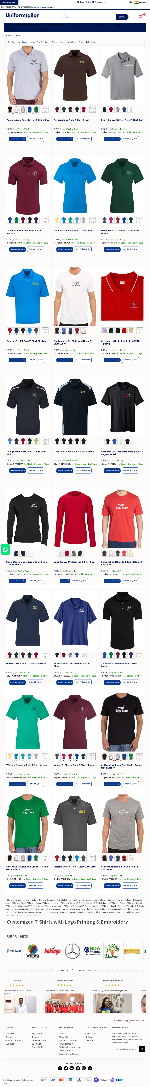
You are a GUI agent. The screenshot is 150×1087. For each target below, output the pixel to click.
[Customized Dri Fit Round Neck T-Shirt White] (75, 296)
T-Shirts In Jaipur (33, 903)
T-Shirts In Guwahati (32, 912)
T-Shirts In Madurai (116, 909)
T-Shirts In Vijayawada (79, 909)
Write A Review (121, 1021)
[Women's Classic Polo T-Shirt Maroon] (74, 722)
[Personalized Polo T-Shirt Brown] (75, 75)
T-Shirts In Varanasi (39, 909)
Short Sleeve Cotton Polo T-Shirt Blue (72, 665)
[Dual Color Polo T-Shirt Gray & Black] (75, 406)
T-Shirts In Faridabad (127, 906)
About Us (63, 1037)
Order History (39, 1040)
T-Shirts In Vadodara (53, 906)
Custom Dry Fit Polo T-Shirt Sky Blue (26, 341)
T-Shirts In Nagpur (85, 903)
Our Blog (9, 1043)
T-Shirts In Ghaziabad (72, 906)
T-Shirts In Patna (36, 906)
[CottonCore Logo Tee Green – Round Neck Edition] (27, 823)
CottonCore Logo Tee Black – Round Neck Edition (121, 766)
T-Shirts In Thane (117, 903)
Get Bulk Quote (36, 138)
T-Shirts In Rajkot (22, 909)
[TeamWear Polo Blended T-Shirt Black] (122, 620)
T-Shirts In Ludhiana (91, 906)
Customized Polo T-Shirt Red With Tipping (120, 342)
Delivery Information (69, 1047)
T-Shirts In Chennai (106, 900)
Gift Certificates (13, 1040)
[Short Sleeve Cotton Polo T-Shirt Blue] (74, 620)
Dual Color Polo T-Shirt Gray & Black (74, 451)
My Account (38, 1033)
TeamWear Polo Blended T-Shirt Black (119, 665)
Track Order (38, 1047)
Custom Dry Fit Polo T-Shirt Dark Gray (75, 866)
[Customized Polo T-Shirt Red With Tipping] (122, 296)
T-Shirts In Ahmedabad (87, 900)
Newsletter (38, 1037)
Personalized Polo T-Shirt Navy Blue (26, 663)
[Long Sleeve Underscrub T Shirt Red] (74, 519)
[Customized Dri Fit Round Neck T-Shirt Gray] (122, 823)
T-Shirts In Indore (101, 903)
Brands (8, 1037)
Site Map (89, 1040)
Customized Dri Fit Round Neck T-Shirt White (73, 342)
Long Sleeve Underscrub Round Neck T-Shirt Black (27, 563)
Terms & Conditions (69, 1054)
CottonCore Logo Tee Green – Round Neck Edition (27, 868)
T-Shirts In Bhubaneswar (103, 912)
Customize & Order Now (17, 139)
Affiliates (9, 1033)
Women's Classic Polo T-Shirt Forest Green (121, 232)
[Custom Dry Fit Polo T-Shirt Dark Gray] (74, 823)
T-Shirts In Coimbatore (59, 909)
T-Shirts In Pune (18, 903)
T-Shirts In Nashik (108, 906)
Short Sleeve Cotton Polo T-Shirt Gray (122, 120)
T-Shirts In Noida (85, 912)
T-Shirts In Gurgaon (68, 912)
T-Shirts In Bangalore (47, 900)
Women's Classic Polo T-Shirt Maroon (74, 765)
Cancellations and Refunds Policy (68, 1042)
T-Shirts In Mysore (50, 912)
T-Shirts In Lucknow (50, 903)
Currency (143, 3)
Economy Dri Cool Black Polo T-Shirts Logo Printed (122, 453)
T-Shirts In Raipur (132, 909)
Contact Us (91, 1033)
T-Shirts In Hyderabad (66, 900)
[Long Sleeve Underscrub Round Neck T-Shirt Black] (27, 519)
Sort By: (11, 42)
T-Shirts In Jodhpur (98, 909)
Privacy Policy (66, 1050)
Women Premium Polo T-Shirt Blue (73, 230)
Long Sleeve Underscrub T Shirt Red (74, 562)
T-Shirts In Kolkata (124, 900)
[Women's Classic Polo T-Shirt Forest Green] (122, 185)
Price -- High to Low (87, 42)
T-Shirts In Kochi (123, 912)
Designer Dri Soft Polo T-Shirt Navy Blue (26, 453)
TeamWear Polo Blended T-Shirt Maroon (24, 232)
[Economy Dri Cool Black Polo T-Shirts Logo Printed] (122, 406)
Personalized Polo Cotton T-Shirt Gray (27, 120)
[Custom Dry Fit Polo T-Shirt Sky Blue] (27, 296)
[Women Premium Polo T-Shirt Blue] (75, 185)
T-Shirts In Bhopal (134, 903)
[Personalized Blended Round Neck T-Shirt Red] (122, 519)
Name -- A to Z (36, 42)
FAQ (61, 1033)
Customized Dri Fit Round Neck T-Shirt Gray (120, 868)
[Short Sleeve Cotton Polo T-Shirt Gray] (122, 75)
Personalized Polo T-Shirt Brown (72, 120)
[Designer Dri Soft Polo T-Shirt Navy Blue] (27, 406)
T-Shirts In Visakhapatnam (16, 906)
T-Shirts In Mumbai (13, 900)
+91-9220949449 (24, 7)
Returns (89, 1037)
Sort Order (22, 42)
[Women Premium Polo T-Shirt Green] (27, 722)
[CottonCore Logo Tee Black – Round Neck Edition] (122, 722)
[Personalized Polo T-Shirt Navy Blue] (27, 620)
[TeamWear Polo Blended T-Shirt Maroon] (27, 185)
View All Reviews (138, 1021)
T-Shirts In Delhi (29, 900)
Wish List (36, 1043)
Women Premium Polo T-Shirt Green (26, 765)
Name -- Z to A (51, 42)
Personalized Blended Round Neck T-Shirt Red (122, 563)
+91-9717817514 (9, 7)
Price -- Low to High (67, 42)
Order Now (64, 581)
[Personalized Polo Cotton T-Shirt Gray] (27, 75)
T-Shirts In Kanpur (68, 903)
